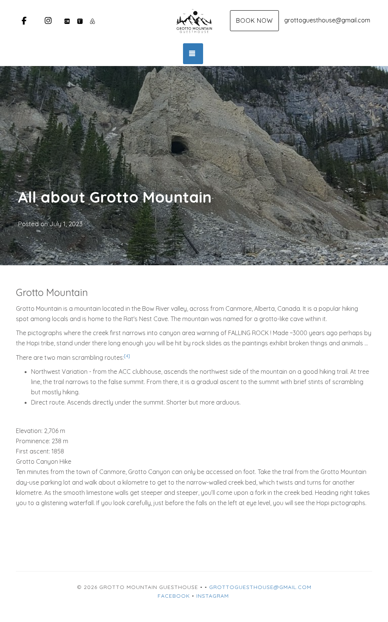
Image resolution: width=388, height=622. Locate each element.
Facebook (174, 595)
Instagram (212, 595)
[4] (127, 356)
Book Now (254, 20)
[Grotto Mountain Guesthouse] (194, 21)
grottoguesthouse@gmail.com (327, 20)
